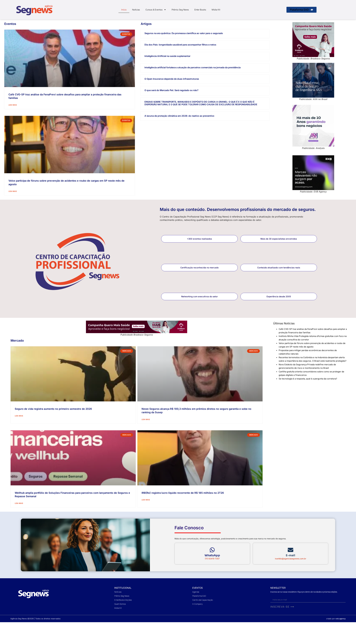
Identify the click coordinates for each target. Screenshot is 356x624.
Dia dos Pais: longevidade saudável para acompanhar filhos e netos (180, 44)
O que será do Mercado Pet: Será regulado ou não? (171, 90)
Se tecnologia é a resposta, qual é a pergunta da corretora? (308, 378)
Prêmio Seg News (180, 9)
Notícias (136, 9)
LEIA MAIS (12, 105)
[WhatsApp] (212, 550)
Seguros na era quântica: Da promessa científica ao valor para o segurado (183, 33)
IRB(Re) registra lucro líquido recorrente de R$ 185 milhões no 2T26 (183, 492)
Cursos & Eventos (154, 9)
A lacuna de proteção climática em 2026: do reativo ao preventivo (179, 115)
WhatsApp (212, 555)
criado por (336, 618)
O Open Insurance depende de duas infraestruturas (171, 78)
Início (124, 9)
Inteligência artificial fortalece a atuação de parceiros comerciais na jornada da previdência (192, 67)
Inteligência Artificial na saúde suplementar (167, 56)
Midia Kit (216, 9)
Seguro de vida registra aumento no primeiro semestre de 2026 (53, 408)
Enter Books (200, 9)
